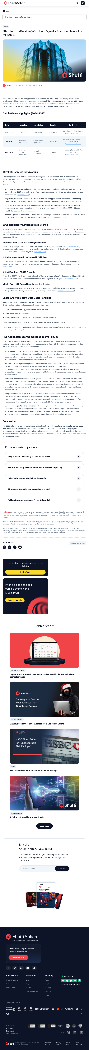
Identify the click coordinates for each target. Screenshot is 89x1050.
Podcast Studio (11, 984)
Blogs (6, 26)
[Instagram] (14, 968)
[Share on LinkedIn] (14, 547)
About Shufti (10, 987)
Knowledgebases (32, 991)
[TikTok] (34, 968)
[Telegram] (31, 1009)
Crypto (47, 984)
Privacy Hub (58, 1043)
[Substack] (53, 1009)
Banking (48, 991)
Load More (44, 826)
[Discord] (19, 1009)
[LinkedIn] (21, 968)
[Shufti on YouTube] (20, 547)
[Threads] (24, 1009)
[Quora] (69, 1009)
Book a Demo (25, 572)
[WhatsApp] (77, 1009)
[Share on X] (9, 547)
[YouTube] (27, 968)
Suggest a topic (15, 600)
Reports (28, 987)
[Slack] (81, 1009)
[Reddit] (60, 1009)
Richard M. (8, 85)
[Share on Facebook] (4, 547)
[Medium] (42, 1009)
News (28, 980)
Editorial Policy (48, 1043)
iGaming (48, 987)
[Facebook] (8, 968)
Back (8, 11)
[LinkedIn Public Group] (10, 1009)
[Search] (77, 3)
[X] (82, 1014)
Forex (47, 995)
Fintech (47, 980)
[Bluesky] (7, 1014)
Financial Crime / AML (78, 543)
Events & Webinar (12, 980)
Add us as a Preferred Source (20, 17)
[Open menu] (83, 3)
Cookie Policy (67, 1043)
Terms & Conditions (78, 1043)
